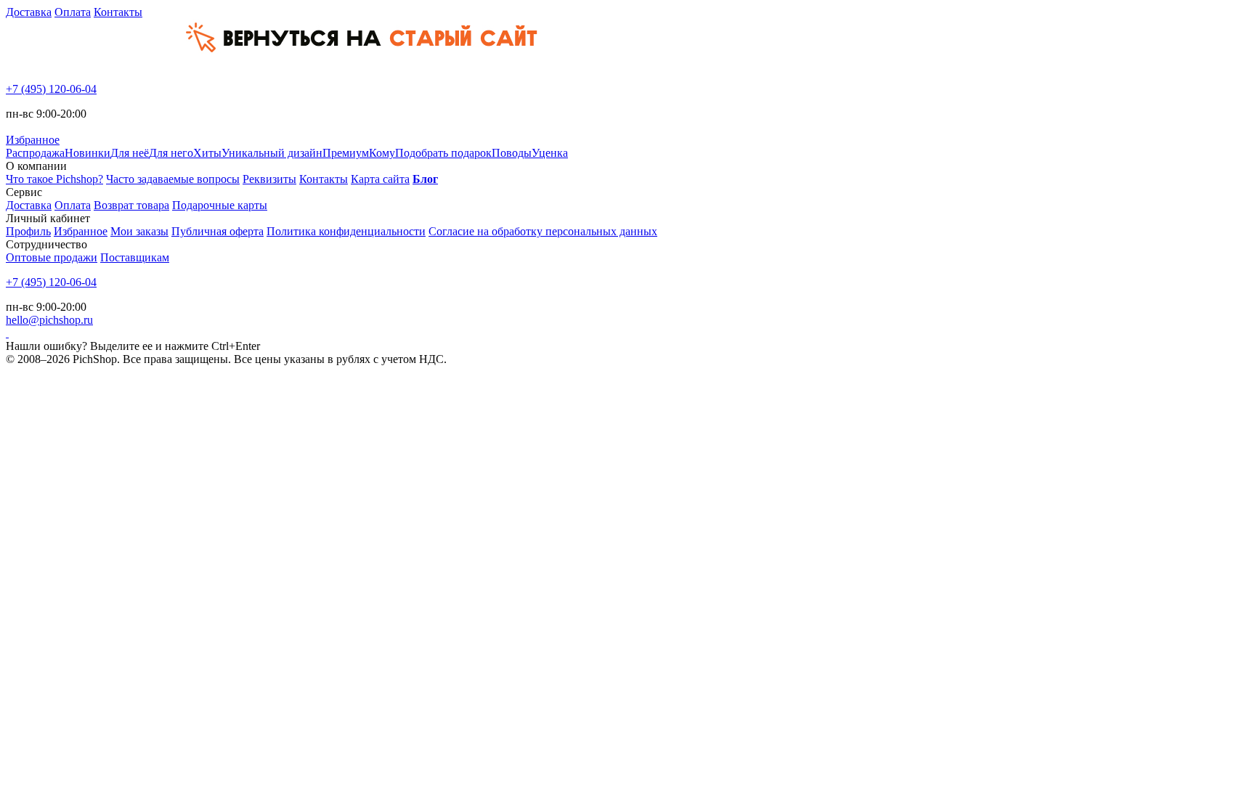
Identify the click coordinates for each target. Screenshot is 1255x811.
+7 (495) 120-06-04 (51, 89)
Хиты (207, 153)
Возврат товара (131, 205)
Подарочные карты (219, 205)
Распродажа (35, 153)
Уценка (550, 153)
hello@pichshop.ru (49, 320)
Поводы (512, 153)
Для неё (129, 153)
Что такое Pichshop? (54, 179)
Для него (171, 153)
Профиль (28, 231)
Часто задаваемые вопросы (173, 179)
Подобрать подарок (443, 153)
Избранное (80, 231)
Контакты (118, 12)
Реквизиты (269, 179)
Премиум (345, 153)
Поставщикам (134, 257)
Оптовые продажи (51, 257)
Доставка (29, 12)
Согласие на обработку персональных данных (543, 231)
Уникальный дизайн (272, 153)
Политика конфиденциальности (346, 231)
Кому (382, 153)
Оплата (72, 12)
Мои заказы (139, 231)
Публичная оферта (217, 231)
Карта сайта (380, 179)
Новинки (87, 153)
